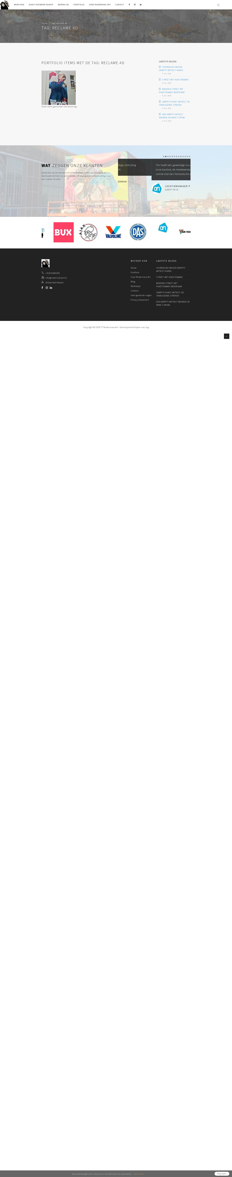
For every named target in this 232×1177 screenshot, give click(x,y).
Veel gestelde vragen (141, 295)
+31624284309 (53, 273)
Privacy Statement (140, 299)
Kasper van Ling (141, 327)
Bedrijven (19, 4)
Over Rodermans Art (100, 4)
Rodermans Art (111, 327)
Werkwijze (63, 4)
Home (45, 23)
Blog (133, 281)
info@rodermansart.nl (56, 277)
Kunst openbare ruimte (41, 4)
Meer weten (139, 1174)
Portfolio (79, 4)
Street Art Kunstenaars (175, 79)
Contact (119, 4)
